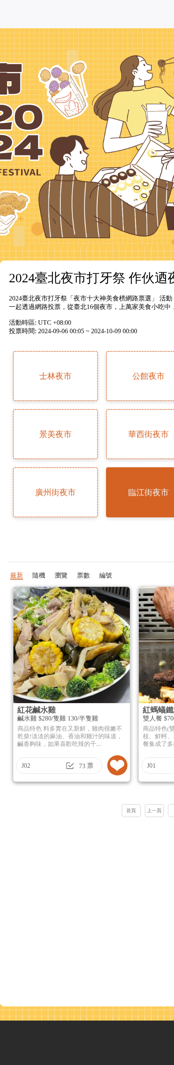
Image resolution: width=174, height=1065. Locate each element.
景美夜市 (55, 434)
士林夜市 (55, 376)
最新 (16, 575)
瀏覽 (61, 575)
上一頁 (154, 810)
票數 (83, 575)
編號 (105, 575)
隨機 (38, 575)
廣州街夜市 (55, 492)
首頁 (131, 810)
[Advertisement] (87, 909)
